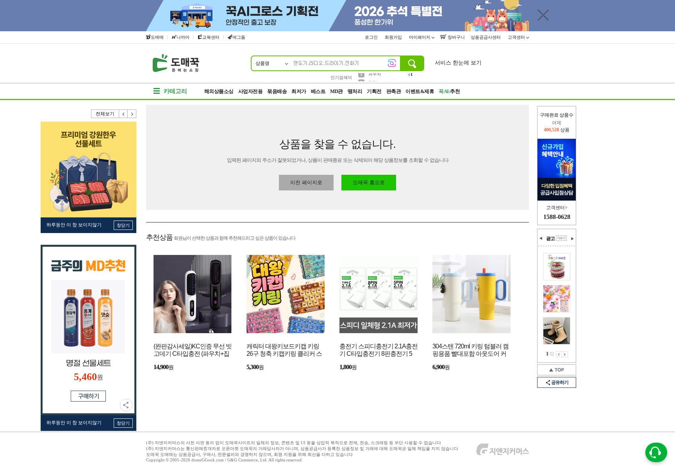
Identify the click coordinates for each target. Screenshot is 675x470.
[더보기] (561, 238)
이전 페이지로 (306, 182)
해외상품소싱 (219, 91)
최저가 (298, 91)
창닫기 (123, 225)
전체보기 (105, 114)
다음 (132, 113)
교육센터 (211, 37)
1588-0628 (556, 216)
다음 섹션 (572, 238)
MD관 (336, 91)
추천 (449, 91)
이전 (123, 113)
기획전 (374, 91)
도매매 (157, 37)
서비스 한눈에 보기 (458, 63)
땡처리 (355, 91)
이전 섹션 (541, 238)
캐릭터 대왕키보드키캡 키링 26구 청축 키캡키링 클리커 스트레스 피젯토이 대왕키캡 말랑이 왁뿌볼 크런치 (284, 350)
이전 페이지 (559, 354)
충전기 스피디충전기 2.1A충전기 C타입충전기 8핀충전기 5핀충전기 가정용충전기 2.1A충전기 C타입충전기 (378, 350)
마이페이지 (420, 37)
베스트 (318, 91)
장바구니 (455, 37)
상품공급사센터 (486, 37)
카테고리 (175, 91)
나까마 (183, 37)
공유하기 (126, 405)
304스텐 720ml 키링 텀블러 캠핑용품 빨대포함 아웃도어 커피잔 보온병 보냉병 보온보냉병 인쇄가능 (470, 350)
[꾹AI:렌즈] (392, 63)
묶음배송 (277, 91)
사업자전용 (250, 91)
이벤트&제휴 (419, 91)
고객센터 (517, 37)
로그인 (372, 37)
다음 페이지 (565, 354)
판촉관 (393, 91)
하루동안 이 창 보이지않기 (74, 225)
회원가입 (394, 37)
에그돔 (238, 37)
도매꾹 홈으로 (369, 182)
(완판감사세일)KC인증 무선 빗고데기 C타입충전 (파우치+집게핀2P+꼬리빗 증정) (193, 350)
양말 (372, 77)
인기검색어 (341, 77)
